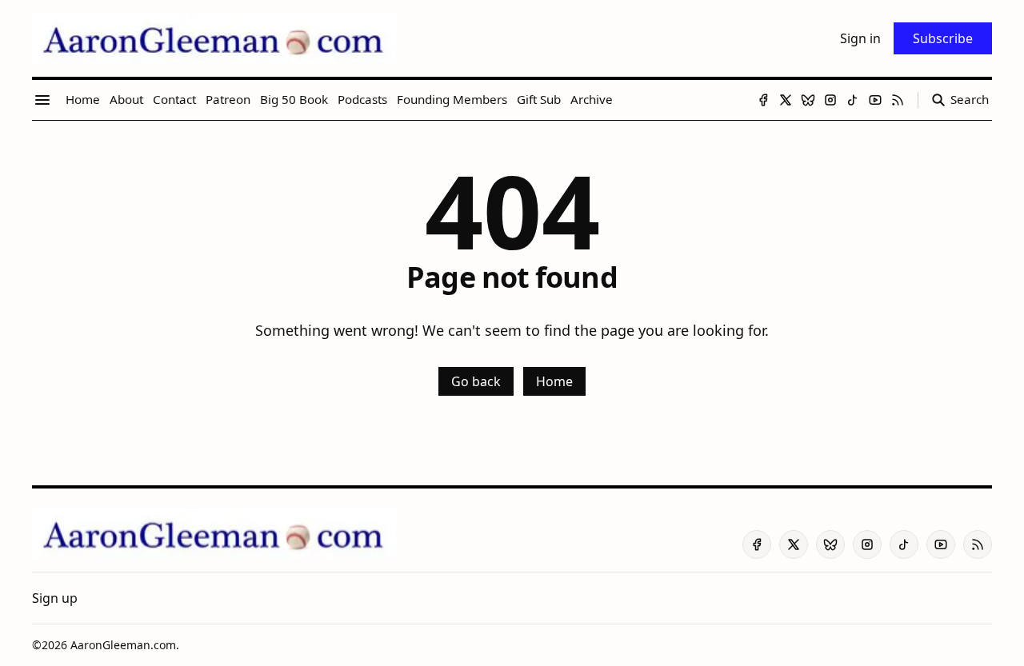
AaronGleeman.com (123, 644)
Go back (476, 381)
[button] (55, 598)
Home (554, 381)
